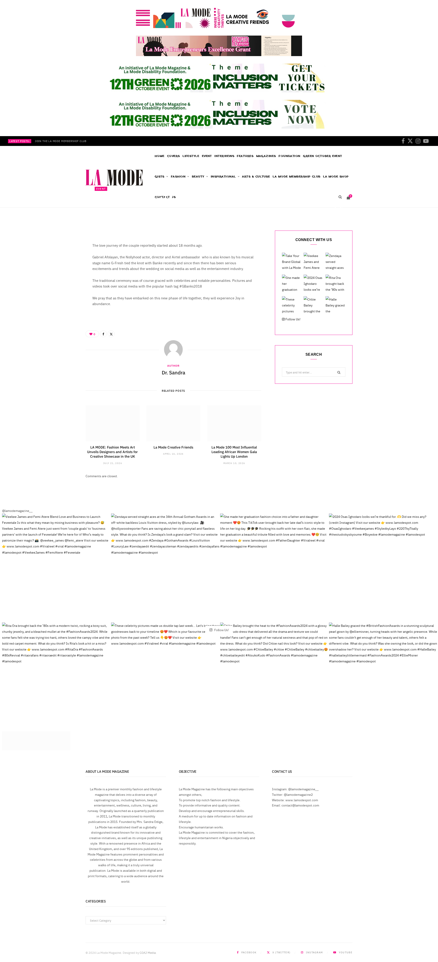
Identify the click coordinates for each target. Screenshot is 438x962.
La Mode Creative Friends (173, 447)
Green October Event (322, 156)
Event (207, 156)
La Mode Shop (336, 176)
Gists (159, 176)
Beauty (198, 176)
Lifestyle (190, 156)
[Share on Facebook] (335, 208)
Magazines (266, 156)
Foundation (289, 156)
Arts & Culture (256, 176)
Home (159, 156)
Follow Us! (292, 319)
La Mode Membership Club (296, 176)
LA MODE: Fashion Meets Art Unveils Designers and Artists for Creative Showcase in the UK (112, 452)
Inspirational (223, 176)
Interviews (224, 156)
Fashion (178, 176)
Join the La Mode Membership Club (60, 141)
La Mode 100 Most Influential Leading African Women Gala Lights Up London (234, 452)
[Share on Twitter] (341, 208)
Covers (173, 156)
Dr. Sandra (108, 209)
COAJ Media (148, 952)
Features (245, 156)
